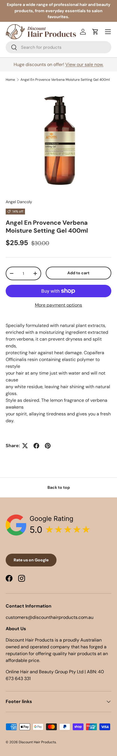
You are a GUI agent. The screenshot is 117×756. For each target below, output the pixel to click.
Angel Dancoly (19, 201)
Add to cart (78, 272)
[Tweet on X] (25, 445)
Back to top (58, 487)
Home (10, 79)
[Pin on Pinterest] (47, 445)
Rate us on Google (31, 559)
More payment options (58, 305)
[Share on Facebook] (36, 445)
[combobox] (58, 47)
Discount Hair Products (37, 742)
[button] (95, 32)
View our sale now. (84, 64)
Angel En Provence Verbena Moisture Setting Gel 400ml (65, 79)
